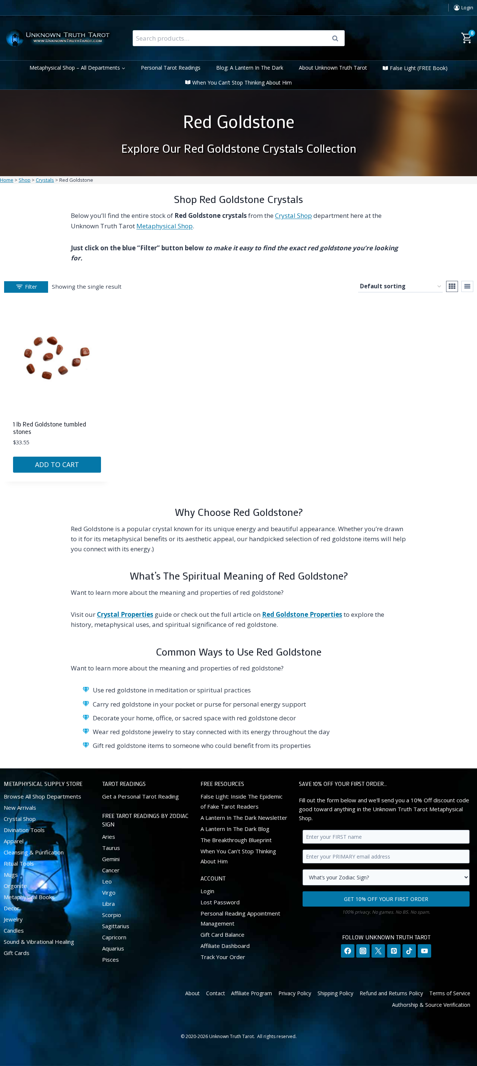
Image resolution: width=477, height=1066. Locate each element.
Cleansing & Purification (34, 852)
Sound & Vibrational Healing (39, 941)
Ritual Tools (19, 863)
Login (207, 891)
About (192, 993)
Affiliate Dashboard (225, 945)
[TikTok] (409, 951)
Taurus (111, 847)
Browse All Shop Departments (42, 796)
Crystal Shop (293, 215)
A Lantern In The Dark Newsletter (243, 817)
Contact (215, 993)
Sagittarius (115, 926)
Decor (11, 908)
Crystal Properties (125, 614)
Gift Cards (16, 952)
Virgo (109, 892)
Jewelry (13, 919)
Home (6, 180)
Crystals (45, 180)
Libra (108, 903)
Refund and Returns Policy (391, 993)
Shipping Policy (335, 993)
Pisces (110, 959)
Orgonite (15, 885)
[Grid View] (452, 286)
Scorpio (111, 915)
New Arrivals (20, 807)
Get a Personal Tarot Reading (140, 796)
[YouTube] (424, 951)
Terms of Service (449, 993)
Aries (108, 836)
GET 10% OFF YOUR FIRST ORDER (386, 898)
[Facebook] (347, 951)
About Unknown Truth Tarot (333, 67)
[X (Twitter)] (378, 951)
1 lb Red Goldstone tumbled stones (49, 427)
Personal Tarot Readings (170, 67)
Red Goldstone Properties (302, 614)
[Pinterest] (394, 951)
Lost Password (220, 902)
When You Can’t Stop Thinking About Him (242, 82)
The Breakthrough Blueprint (236, 840)
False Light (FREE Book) (419, 68)
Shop (25, 180)
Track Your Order (222, 957)
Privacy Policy (294, 993)
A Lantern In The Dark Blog (234, 828)
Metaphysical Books (29, 897)
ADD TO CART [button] (57, 464)
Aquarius (113, 948)
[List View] (467, 286)
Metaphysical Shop (164, 226)
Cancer (111, 870)
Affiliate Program (251, 993)
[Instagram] (363, 951)
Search (338, 38)
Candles (14, 930)
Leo (107, 881)
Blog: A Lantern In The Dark (249, 67)
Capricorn (114, 937)
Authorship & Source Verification (431, 1004)
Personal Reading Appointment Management (240, 918)
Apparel (13, 841)
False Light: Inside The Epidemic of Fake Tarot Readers (241, 801)
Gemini (111, 859)
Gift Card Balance (222, 934)
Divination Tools (24, 830)
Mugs (11, 874)
